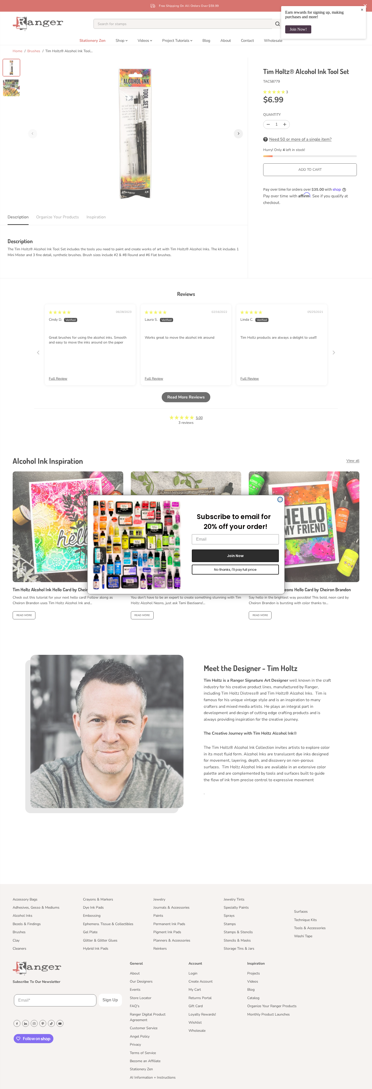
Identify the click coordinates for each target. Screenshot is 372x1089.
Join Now (235, 555)
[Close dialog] (280, 499)
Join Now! (298, 29)
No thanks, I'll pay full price (235, 569)
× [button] (362, 9)
